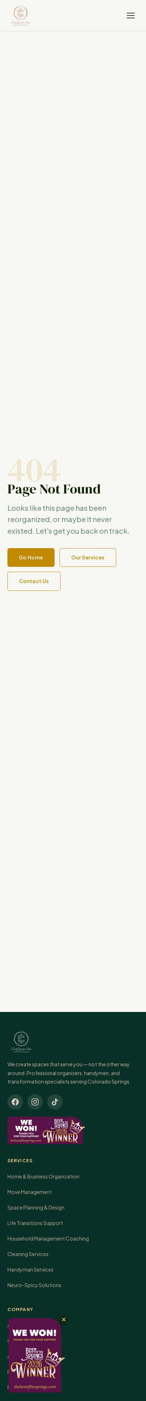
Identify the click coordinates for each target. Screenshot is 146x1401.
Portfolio (18, 1372)
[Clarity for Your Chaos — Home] (20, 16)
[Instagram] (35, 1102)
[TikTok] (55, 1102)
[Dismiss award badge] (64, 1319)
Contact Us (34, 581)
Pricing (15, 1387)
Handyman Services (30, 1269)
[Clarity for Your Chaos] (73, 1041)
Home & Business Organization (43, 1176)
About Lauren (23, 1325)
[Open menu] (131, 15)
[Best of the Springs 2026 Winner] (73, 1130)
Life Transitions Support (35, 1223)
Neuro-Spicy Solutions (34, 1285)
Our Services (88, 557)
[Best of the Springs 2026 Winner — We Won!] (37, 1355)
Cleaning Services (28, 1254)
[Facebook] (15, 1102)
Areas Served (22, 1356)
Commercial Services (32, 1341)
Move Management (29, 1192)
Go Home (31, 557)
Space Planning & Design (35, 1207)
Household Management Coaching (48, 1238)
